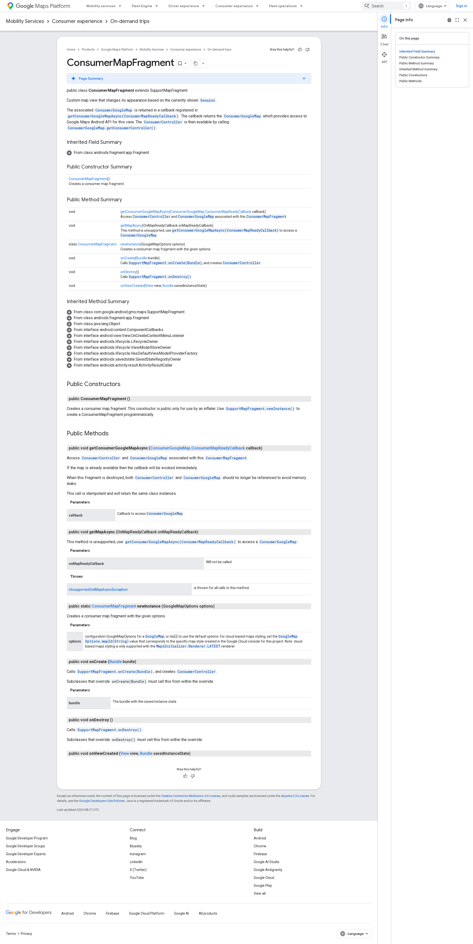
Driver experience (184, 6)
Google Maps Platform (117, 49)
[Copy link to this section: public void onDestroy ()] (118, 720)
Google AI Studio (266, 862)
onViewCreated (132, 286)
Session (207, 100)
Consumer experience (234, 6)
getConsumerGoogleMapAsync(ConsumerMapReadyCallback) (123, 116)
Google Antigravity (268, 870)
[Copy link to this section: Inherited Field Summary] (127, 143)
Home (71, 49)
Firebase (260, 854)
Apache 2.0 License (295, 796)
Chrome (260, 846)
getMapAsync (131, 225)
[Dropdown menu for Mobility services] (121, 6)
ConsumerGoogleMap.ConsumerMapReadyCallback (210, 212)
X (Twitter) (138, 870)
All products (208, 913)
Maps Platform (52, 6)
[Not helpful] (307, 49)
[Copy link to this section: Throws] (88, 576)
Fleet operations (283, 6)
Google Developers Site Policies (102, 801)
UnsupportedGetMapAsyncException (98, 590)
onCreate (127, 258)
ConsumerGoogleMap (113, 110)
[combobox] (386, 5)
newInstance (130, 244)
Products (88, 49)
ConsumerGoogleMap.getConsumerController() (111, 128)
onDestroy (128, 272)
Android (260, 838)
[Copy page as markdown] (195, 63)
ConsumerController (163, 122)
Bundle (141, 258)
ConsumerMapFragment (88, 179)
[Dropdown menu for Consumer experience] (259, 6)
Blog (133, 838)
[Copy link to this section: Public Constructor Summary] (137, 167)
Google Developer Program (27, 838)
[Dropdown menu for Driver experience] (205, 6)
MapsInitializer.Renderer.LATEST (188, 646)
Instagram (138, 854)
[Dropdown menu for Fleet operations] (303, 6)
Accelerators (16, 862)
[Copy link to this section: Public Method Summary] (127, 200)
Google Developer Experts (26, 854)
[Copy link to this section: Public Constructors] (125, 385)
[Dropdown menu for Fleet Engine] (158, 6)
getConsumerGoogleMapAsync (144, 212)
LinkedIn (136, 862)
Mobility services (101, 6)
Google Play (263, 886)
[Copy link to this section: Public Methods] (113, 434)
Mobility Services (25, 21)
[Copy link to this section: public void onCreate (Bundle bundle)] (141, 662)
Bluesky (136, 846)
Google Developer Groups (25, 846)
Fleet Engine (142, 6)
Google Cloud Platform (146, 913)
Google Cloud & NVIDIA (23, 870)
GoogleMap (154, 636)
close (465, 20)
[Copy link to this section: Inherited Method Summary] (134, 302)
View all (260, 893)
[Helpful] (300, 49)
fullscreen (457, 20)
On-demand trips (130, 21)
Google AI (181, 913)
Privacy (26, 934)
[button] (189, 78)
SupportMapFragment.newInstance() (260, 408)
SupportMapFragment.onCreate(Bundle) (165, 262)
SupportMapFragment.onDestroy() (160, 276)
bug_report (449, 20)
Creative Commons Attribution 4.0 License (190, 796)
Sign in (461, 6)
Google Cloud (264, 878)
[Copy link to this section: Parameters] (95, 502)
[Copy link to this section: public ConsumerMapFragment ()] (135, 399)
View (149, 286)
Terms (11, 934)
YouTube (137, 878)
